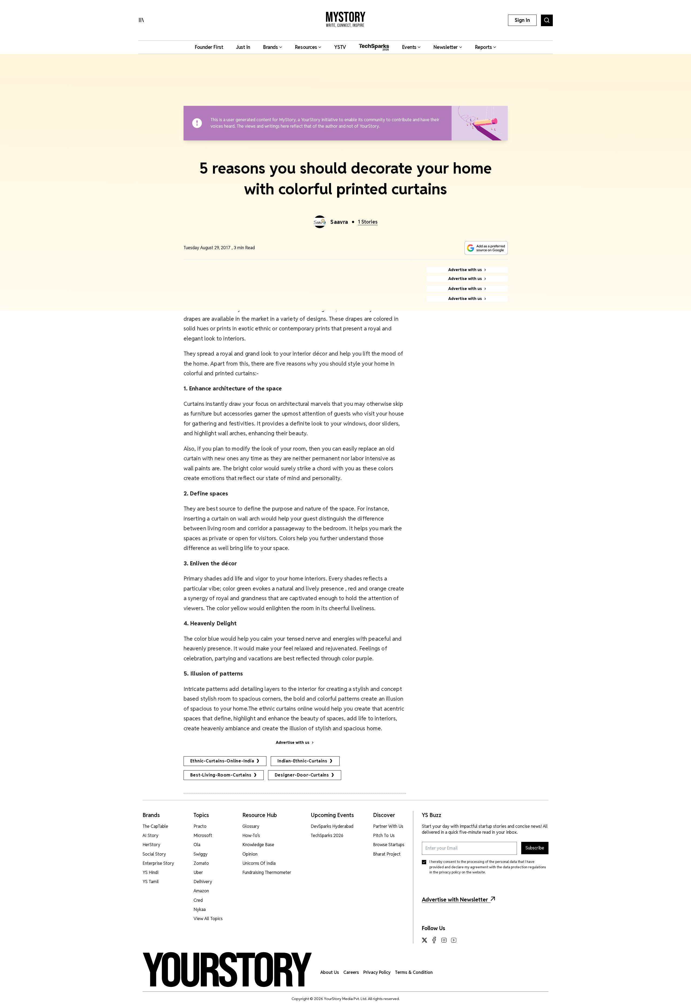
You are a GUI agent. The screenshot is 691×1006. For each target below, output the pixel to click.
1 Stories (368, 222)
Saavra (339, 222)
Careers (351, 972)
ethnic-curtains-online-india (222, 761)
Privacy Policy (377, 972)
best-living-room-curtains (221, 775)
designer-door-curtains (302, 775)
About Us (329, 972)
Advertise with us (292, 742)
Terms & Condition (414, 972)
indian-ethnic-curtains (302, 761)
